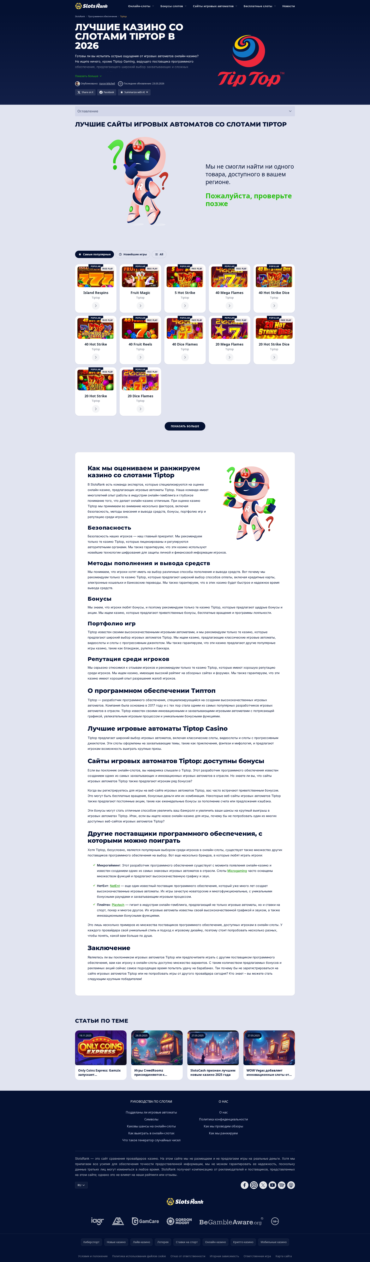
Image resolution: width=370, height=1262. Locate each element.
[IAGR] (97, 1221)
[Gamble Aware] (231, 1221)
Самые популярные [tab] (97, 254)
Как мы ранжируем (223, 1133)
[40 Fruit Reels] (140, 340)
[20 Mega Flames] (229, 340)
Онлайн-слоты (139, 6)
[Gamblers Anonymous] (118, 1221)
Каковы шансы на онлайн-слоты (151, 1126)
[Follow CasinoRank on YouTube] (272, 1185)
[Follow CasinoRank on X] (263, 1185)
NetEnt (115, 886)
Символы (151, 1119)
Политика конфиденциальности (223, 1119)
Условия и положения (93, 1256)
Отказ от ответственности (187, 1256)
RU (79, 1185)
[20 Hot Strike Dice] (274, 340)
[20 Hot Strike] (95, 391)
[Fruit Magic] (140, 288)
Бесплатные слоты (258, 6)
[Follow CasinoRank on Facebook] (244, 1185)
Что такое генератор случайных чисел (151, 1140)
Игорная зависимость (224, 1256)
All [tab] (161, 254)
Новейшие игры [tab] (135, 254)
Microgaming (237, 871)
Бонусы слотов (171, 6)
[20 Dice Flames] (140, 391)
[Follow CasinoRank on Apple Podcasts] (291, 1185)
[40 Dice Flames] (185, 340)
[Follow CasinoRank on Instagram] (254, 1185)
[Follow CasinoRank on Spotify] (282, 1185)
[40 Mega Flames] (229, 288)
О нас (223, 1112)
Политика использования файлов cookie (139, 1256)
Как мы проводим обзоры (223, 1126)
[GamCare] (145, 1221)
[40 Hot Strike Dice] (274, 288)
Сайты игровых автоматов (213, 6)
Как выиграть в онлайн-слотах (151, 1133)
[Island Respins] (95, 288)
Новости (288, 6)
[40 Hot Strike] (95, 340)
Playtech (118, 905)
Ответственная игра (257, 1256)
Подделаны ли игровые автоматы (151, 1112)
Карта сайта (284, 1256)
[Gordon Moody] (179, 1221)
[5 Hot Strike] (185, 288)
